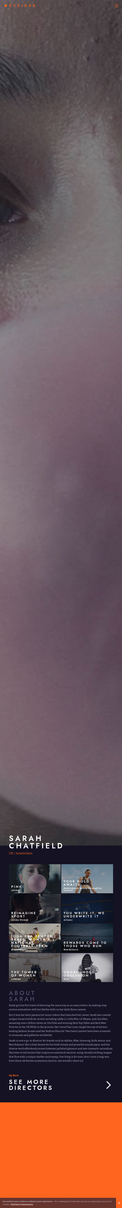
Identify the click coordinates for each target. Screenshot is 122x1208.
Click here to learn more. (21, 1204)
